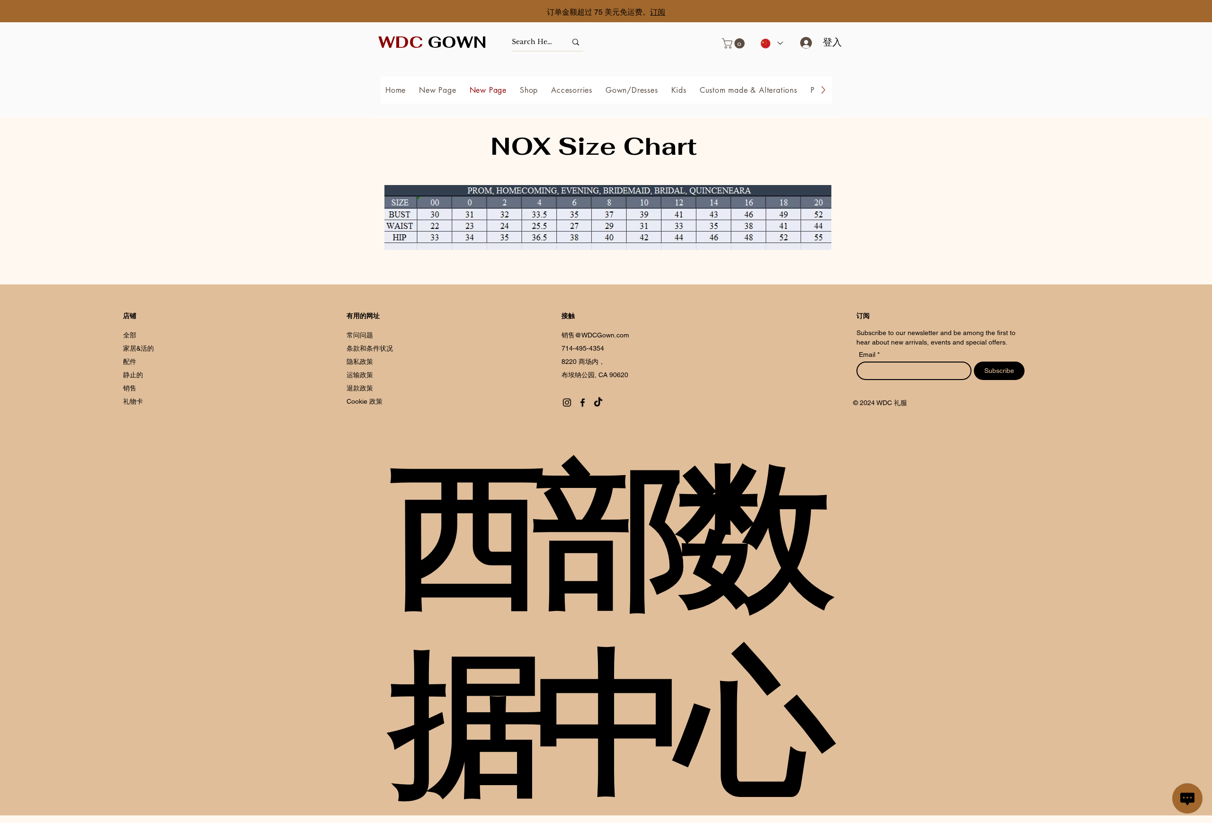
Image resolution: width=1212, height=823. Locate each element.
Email (868, 354)
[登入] (802, 42)
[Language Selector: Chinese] (771, 43)
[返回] (49, 12)
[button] (734, 43)
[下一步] (1162, 12)
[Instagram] (566, 402)
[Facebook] (582, 402)
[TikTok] (598, 402)
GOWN (432, 42)
